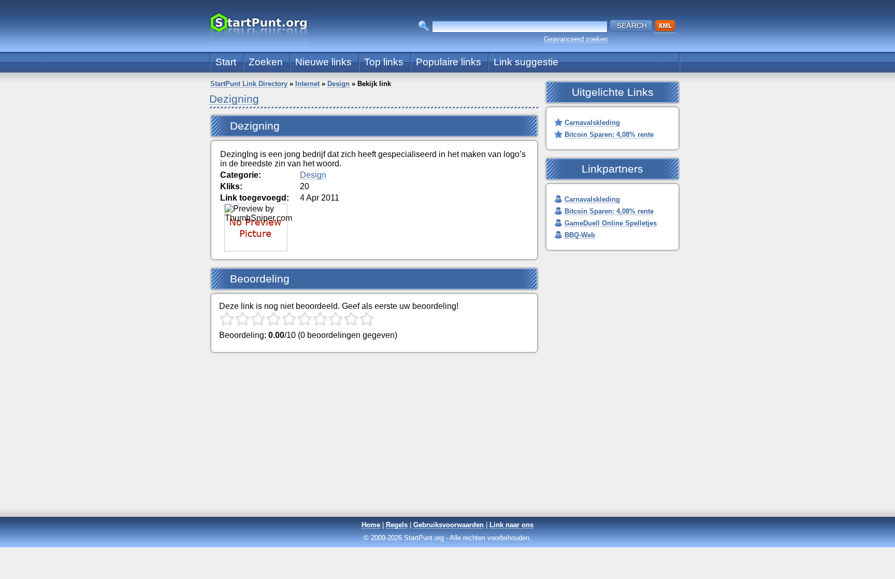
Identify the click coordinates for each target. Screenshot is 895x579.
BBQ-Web (580, 235)
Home (371, 525)
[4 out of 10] (273, 319)
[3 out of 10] (258, 319)
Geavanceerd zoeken (576, 39)
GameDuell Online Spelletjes (611, 223)
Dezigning (234, 99)
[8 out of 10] (335, 319)
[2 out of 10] (242, 319)
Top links (383, 62)
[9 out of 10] (351, 319)
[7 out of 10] (320, 319)
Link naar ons (511, 525)
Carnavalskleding (592, 122)
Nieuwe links (323, 62)
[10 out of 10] (366, 319)
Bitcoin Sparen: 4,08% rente (609, 134)
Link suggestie (526, 62)
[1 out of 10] (227, 319)
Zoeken (266, 62)
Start (225, 62)
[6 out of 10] (304, 319)
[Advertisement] (447, 443)
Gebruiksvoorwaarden (448, 525)
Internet (307, 84)
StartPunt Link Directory (248, 84)
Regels (397, 525)
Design (338, 84)
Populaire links (448, 62)
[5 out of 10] (289, 319)
